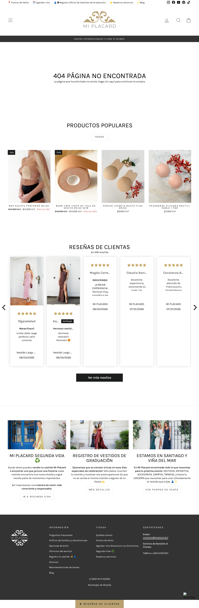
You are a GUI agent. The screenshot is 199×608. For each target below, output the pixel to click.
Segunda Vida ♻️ (105, 551)
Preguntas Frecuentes (60, 535)
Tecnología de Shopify (99, 585)
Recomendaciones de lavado (64, 567)
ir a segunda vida (37, 496)
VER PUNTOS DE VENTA (162, 489)
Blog (51, 572)
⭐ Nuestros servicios (121, 2)
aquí (112, 81)
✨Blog (141, 2)
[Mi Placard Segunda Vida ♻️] (37, 434)
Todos (99, 136)
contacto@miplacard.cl (155, 537)
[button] (5, 307)
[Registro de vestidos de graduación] (99, 434)
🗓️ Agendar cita (41, 2)
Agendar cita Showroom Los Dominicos (117, 545)
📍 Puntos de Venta (18, 2)
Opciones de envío (59, 545)
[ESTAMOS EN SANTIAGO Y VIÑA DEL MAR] (162, 434)
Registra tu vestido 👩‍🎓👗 (62, 556)
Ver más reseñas (99, 377)
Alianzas (53, 562)
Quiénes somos (104, 535)
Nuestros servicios (106, 556)
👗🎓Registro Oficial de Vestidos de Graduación (80, 2)
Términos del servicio (60, 551)
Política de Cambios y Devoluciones (68, 540)
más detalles (99, 489)
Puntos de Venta (104, 540)
